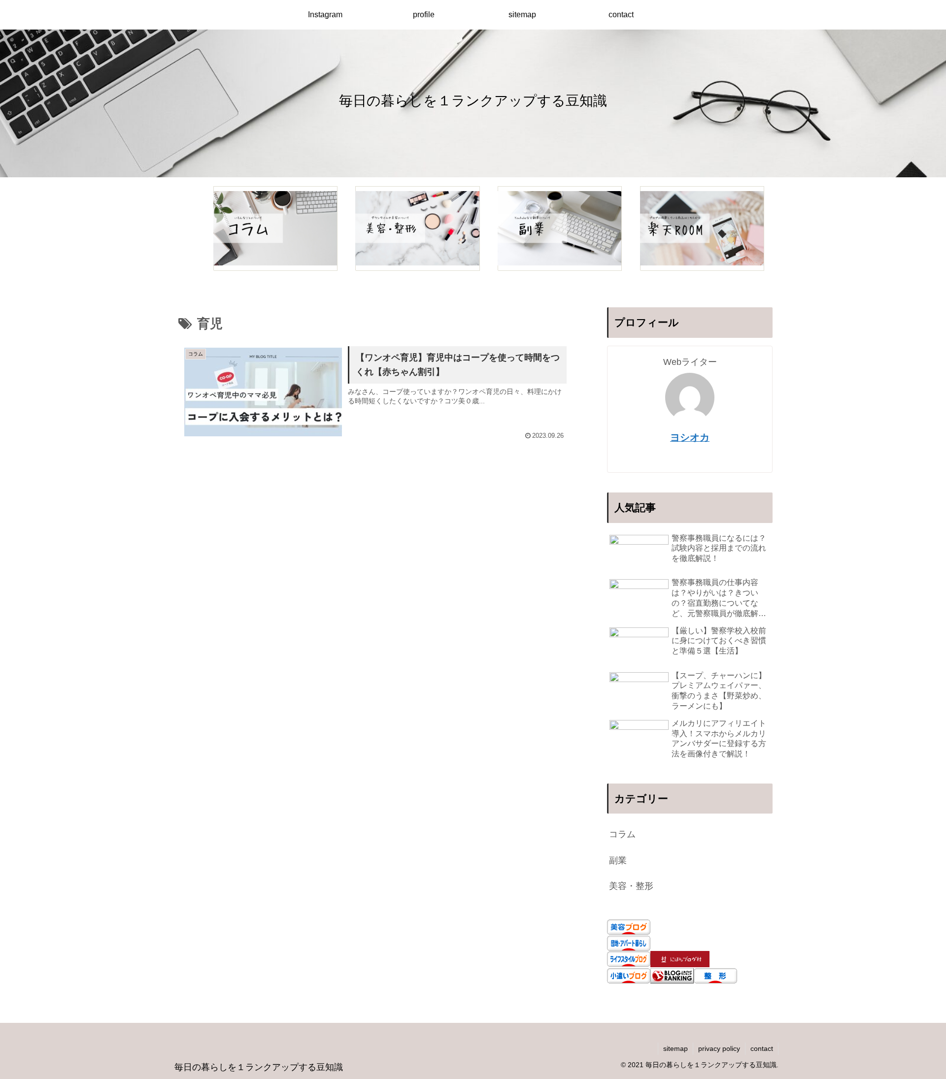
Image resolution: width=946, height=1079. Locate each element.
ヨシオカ (690, 437)
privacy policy (719, 1048)
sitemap (675, 1048)
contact (761, 1048)
